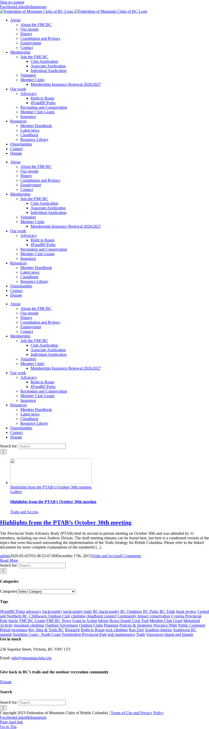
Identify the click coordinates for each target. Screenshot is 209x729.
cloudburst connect (101, 616)
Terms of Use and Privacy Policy (137, 713)
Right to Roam (92, 630)
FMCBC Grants (32, 620)
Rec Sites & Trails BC (46, 630)
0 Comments (131, 556)
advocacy (33, 611)
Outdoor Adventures (61, 625)
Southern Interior (158, 630)
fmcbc (13, 620)
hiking (103, 620)
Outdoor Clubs (91, 625)
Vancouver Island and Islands (169, 634)
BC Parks (151, 611)
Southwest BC (185, 630)
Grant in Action (84, 620)
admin (5, 556)
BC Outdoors (131, 611)
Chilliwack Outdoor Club (49, 616)
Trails (140, 634)
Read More (9, 560)
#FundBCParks (12, 611)
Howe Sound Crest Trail (129, 620)
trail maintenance (121, 634)
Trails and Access (24, 512)
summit (6, 634)
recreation (19, 630)
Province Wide (165, 625)
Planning (111, 625)
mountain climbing (29, 625)
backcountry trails (77, 611)
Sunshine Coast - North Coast (37, 634)
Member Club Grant (166, 620)
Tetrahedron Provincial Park (84, 634)
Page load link (11, 722)
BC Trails (167, 611)
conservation (160, 616)
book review (186, 611)
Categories (8, 591)
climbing (78, 616)
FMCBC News (58, 620)
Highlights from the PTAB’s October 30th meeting (51, 487)
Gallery (16, 492)
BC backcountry (106, 611)
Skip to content (12, 2)
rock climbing (117, 630)
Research (72, 630)
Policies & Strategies (135, 625)
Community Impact (133, 616)
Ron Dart (136, 630)
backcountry (52, 611)
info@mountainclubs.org (31, 658)
